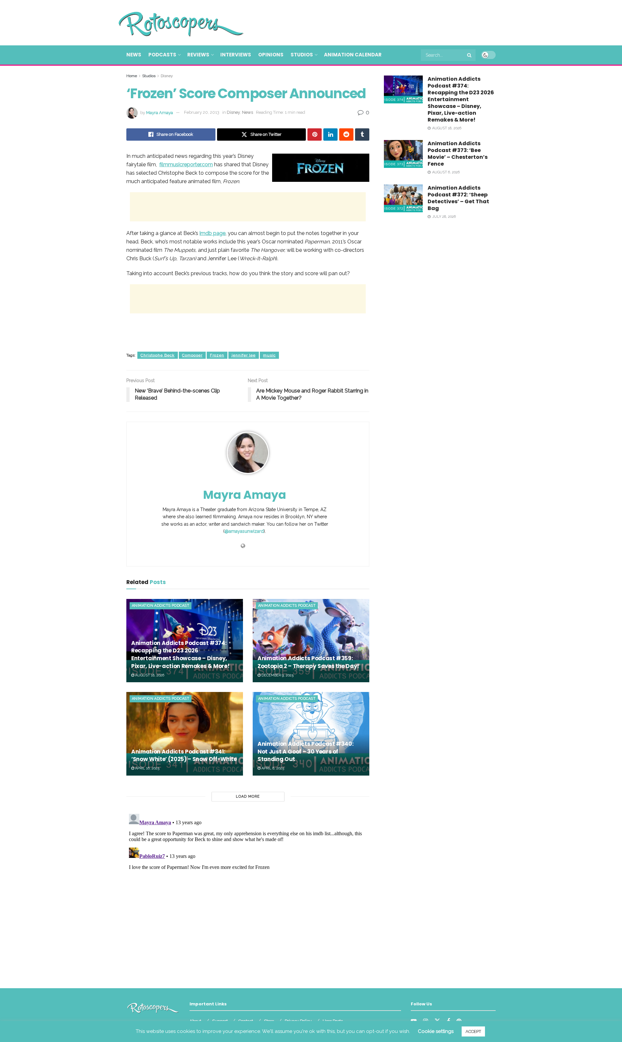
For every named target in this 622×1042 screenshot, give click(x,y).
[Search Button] (470, 55)
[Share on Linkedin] (330, 134)
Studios (302, 54)
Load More (248, 796)
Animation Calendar (353, 54)
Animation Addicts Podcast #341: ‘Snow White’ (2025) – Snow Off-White (184, 755)
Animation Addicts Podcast (160, 605)
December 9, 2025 (277, 675)
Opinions (270, 54)
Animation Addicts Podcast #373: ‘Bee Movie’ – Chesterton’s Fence (458, 154)
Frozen (217, 355)
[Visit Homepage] (171, 23)
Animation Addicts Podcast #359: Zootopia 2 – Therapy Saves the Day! (308, 662)
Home (131, 76)
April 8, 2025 (272, 768)
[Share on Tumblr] (362, 134)
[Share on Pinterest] (314, 134)
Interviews (235, 54)
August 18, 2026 (149, 675)
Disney (167, 76)
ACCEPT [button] (473, 1031)
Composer (192, 355)
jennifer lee (244, 355)
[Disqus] (247, 892)
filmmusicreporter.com (186, 164)
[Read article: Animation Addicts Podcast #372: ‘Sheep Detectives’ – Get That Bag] (403, 198)
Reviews (198, 54)
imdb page (212, 233)
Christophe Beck (158, 355)
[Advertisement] (378, 21)
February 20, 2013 (201, 112)
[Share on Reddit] (346, 134)
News (133, 54)
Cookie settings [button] (436, 1031)
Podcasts (162, 54)
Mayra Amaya (159, 112)
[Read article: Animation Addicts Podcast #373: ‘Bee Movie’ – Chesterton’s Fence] (403, 154)
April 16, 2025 (146, 768)
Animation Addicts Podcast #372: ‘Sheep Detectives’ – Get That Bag (458, 198)
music (269, 355)
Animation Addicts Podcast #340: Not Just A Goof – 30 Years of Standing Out (305, 751)
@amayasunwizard (244, 531)
